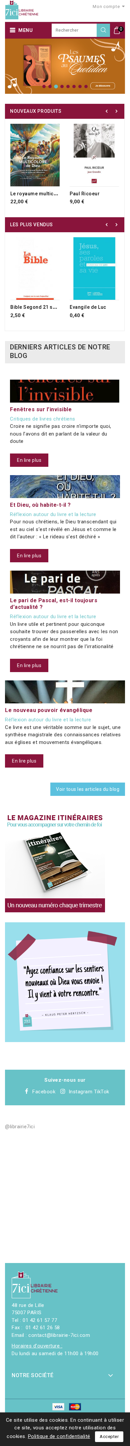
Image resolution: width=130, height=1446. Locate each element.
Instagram (81, 1092)
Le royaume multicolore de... (44, 193)
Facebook (43, 1092)
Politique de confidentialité (59, 1436)
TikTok (101, 1092)
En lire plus (29, 460)
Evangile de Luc (88, 307)
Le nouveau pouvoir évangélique (48, 710)
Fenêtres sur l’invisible (41, 409)
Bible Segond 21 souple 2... (42, 307)
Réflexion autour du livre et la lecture (53, 514)
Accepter (109, 1436)
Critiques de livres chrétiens (42, 419)
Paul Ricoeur (85, 193)
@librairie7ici (20, 1127)
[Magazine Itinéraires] (55, 862)
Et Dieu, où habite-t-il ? (40, 505)
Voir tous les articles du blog (87, 789)
